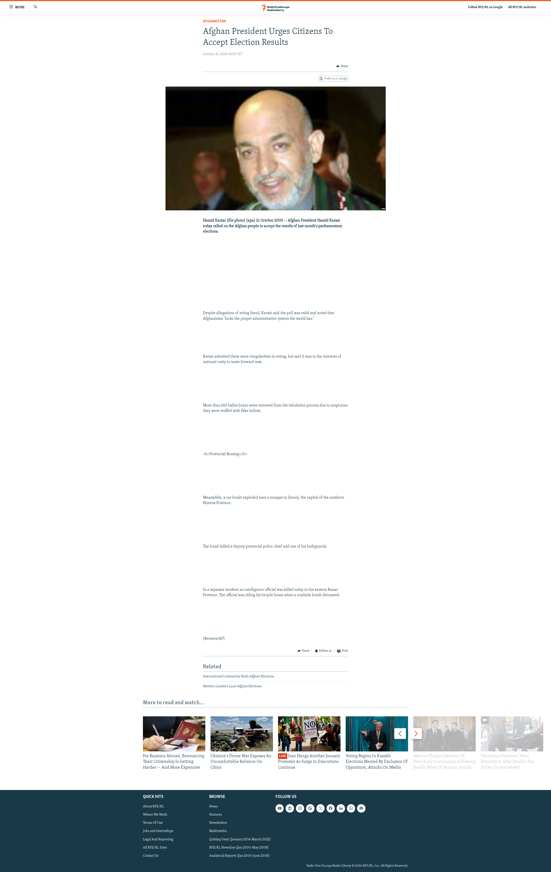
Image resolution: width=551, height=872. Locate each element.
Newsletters (218, 823)
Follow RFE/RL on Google (485, 7)
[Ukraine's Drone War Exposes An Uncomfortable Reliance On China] (241, 733)
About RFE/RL (153, 806)
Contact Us (151, 856)
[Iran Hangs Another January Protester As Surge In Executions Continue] (309, 733)
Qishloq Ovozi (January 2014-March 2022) (240, 839)
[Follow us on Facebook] (331, 808)
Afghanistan (214, 21)
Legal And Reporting (158, 839)
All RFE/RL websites (522, 7)
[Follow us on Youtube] (280, 808)
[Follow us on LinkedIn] (341, 808)
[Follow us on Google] (310, 808)
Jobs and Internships (158, 831)
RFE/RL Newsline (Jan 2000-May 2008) (239, 847)
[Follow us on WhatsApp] (351, 808)
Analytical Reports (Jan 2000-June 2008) (239, 856)
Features (215, 814)
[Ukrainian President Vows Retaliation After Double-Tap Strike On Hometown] (512, 733)
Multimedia (218, 831)
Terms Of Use (153, 823)
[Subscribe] (361, 808)
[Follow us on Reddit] (290, 808)
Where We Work (155, 814)
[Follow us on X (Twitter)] (320, 808)
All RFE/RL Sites (155, 847)
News (213, 806)
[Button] (342, 66)
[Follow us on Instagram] (300, 808)
